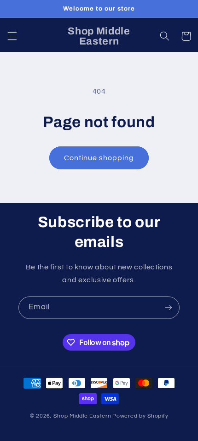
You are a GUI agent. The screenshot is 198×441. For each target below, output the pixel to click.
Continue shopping (99, 158)
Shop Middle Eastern (82, 416)
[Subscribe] (168, 307)
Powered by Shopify (140, 416)
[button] (12, 36)
